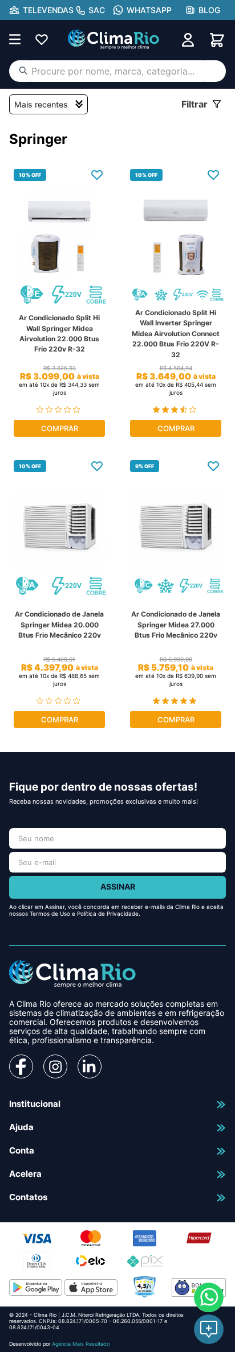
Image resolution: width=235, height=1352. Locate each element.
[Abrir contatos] (209, 1329)
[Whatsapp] (209, 1297)
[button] (41, 10)
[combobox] (117, 71)
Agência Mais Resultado (81, 1344)
